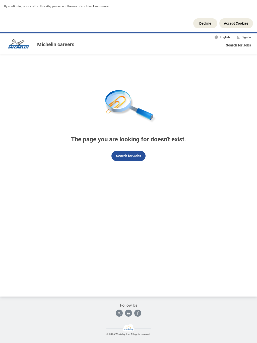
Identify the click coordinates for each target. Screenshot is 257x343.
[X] (119, 313)
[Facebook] (137, 313)
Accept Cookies (236, 23)
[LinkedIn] (128, 313)
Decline (205, 23)
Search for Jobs (238, 45)
